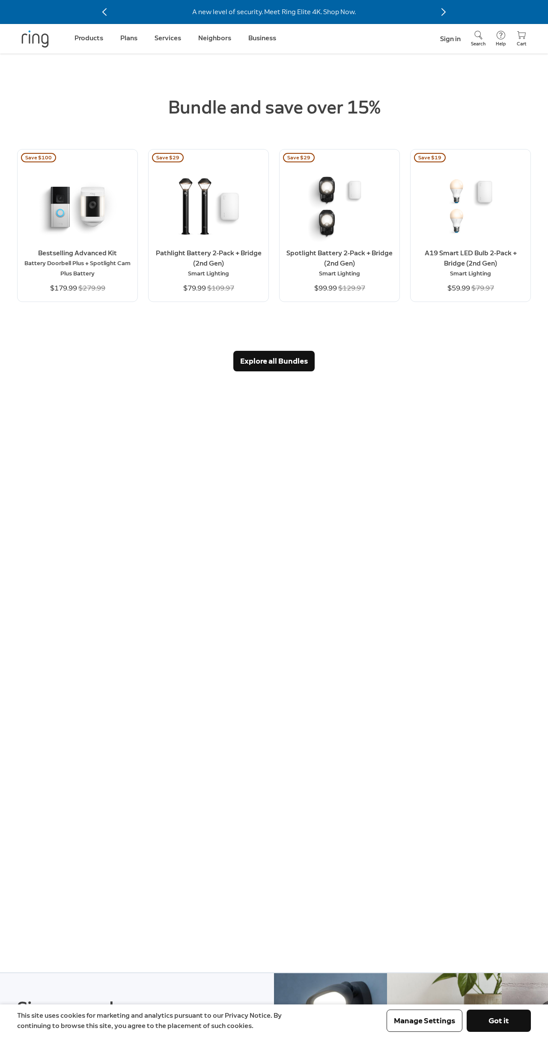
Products (88, 38)
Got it (498, 1020)
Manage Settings (424, 1020)
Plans (128, 38)
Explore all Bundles (274, 361)
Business (262, 38)
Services (168, 38)
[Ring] (35, 39)
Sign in (450, 39)
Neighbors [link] (214, 38)
